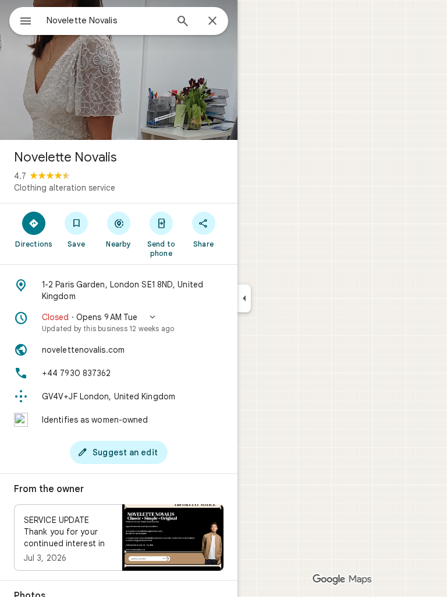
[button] (118, 322)
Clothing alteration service (64, 187)
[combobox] (106, 20)
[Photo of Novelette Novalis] (118, 70)
